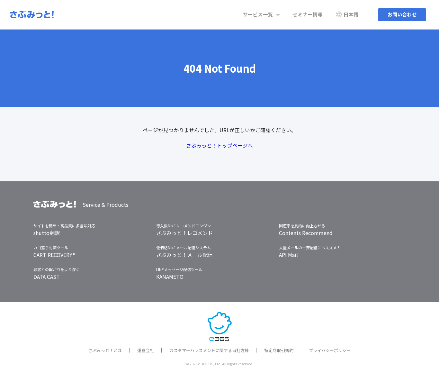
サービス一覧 (258, 14)
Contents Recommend (306, 233)
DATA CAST (46, 276)
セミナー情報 (307, 14)
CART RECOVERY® (54, 255)
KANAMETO (170, 276)
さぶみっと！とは (105, 350)
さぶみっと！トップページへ (219, 145)
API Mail (288, 255)
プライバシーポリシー (330, 350)
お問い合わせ (402, 14)
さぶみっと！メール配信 (184, 255)
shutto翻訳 (46, 233)
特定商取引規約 (278, 350)
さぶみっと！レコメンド (184, 233)
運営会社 (145, 350)
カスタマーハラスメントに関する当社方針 (209, 350)
